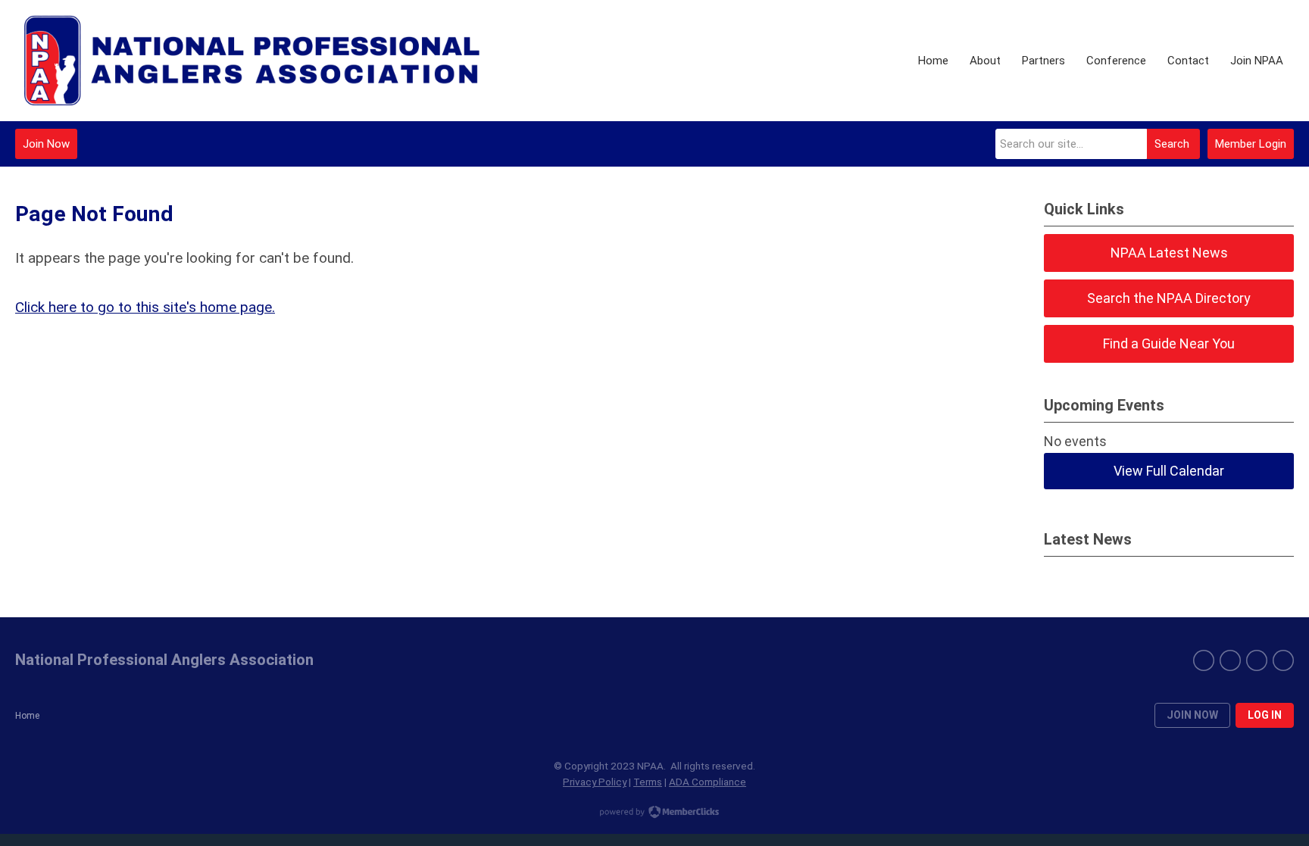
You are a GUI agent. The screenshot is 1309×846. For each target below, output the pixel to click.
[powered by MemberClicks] (654, 813)
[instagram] (1256, 660)
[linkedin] (1283, 660)
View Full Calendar (1169, 471)
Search (1171, 144)
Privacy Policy (594, 782)
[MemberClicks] (253, 60)
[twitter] (1230, 660)
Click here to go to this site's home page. (145, 307)
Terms (647, 782)
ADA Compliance (707, 782)
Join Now (46, 144)
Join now (1192, 715)
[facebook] (1203, 660)
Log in (1265, 715)
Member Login (1250, 144)
